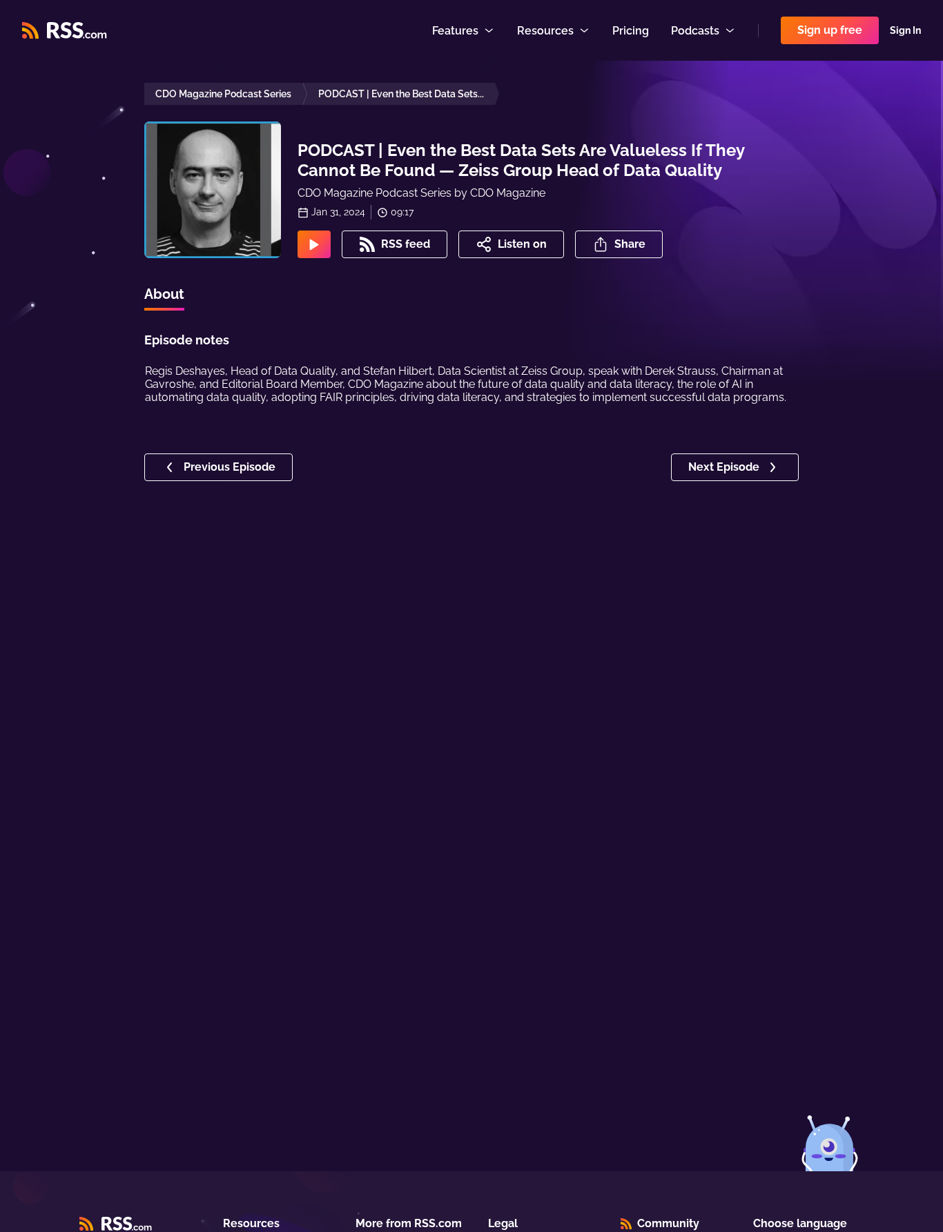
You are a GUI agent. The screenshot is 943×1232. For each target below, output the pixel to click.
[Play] (314, 244)
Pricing (630, 30)
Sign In (905, 30)
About (164, 294)
